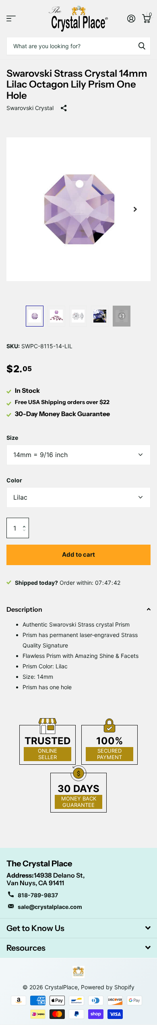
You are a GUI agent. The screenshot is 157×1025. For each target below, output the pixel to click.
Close (78, 928)
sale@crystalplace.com (50, 906)
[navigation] (34, 316)
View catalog (11, 18)
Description (24, 609)
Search (142, 46)
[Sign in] (131, 18)
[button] (26, 521)
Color (14, 480)
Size (12, 437)
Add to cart (78, 554)
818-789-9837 (38, 895)
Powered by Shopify (107, 987)
